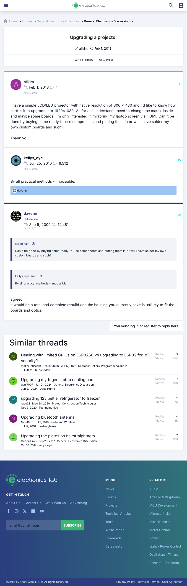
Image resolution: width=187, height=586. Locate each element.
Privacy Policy (125, 581)
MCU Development (163, 505)
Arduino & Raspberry (164, 497)
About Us (13, 503)
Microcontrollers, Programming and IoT (103, 366)
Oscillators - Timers (163, 554)
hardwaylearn (47, 426)
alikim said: (22, 244)
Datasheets (113, 546)
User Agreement (172, 581)
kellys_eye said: (26, 276)
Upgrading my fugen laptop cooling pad (57, 379)
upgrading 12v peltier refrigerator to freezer (60, 398)
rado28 (25, 403)
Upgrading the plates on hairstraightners (58, 436)
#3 (180, 215)
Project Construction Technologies (74, 403)
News (109, 489)
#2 (180, 159)
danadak (44, 370)
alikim (83, 48)
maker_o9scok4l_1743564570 (40, 366)
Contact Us (33, 503)
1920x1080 (64, 110)
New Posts (107, 60)
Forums (110, 497)
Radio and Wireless (63, 422)
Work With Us (56, 503)
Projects (111, 505)
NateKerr (27, 422)
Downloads (113, 538)
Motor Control (159, 530)
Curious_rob (28, 441)
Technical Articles (118, 513)
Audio (153, 489)
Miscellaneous (159, 522)
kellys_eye (33, 158)
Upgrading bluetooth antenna (48, 417)
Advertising (78, 503)
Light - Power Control (165, 546)
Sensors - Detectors (164, 563)
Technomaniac (48, 407)
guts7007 (27, 384)
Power (154, 538)
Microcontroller (160, 513)
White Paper (114, 530)
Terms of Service (149, 581)
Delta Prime (47, 388)
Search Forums (83, 60)
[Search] (171, 5)
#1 (180, 83)
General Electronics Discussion (74, 384)
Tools (109, 522)
